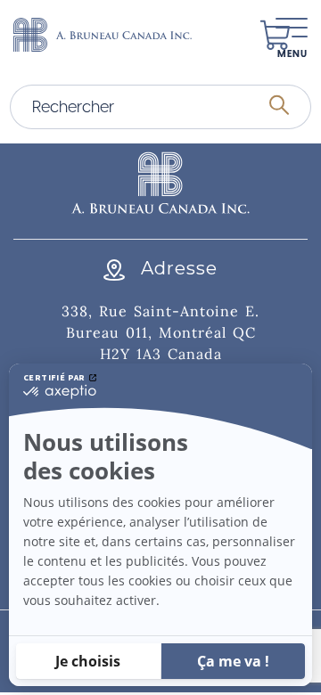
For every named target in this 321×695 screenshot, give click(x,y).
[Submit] (279, 106)
